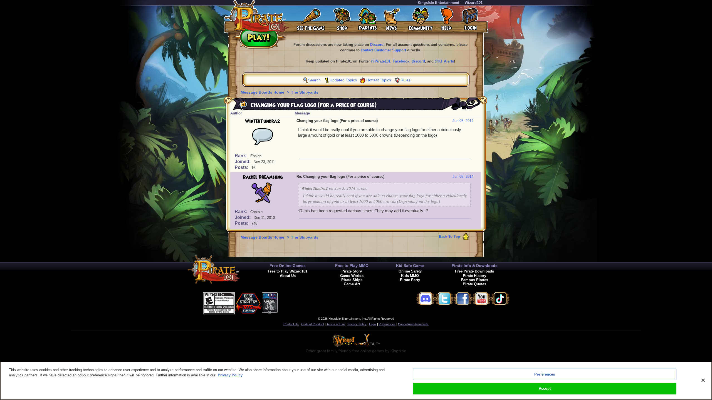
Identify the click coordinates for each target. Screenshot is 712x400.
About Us (288, 276)
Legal (372, 324)
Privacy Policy (357, 324)
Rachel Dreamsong (263, 177)
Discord (377, 44)
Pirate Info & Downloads (475, 265)
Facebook (401, 61)
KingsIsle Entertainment (438, 3)
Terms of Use (336, 324)
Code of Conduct (312, 324)
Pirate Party (410, 280)
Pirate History (474, 276)
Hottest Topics (378, 80)
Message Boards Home (263, 92)
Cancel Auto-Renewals (413, 324)
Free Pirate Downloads (474, 271)
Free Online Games (288, 265)
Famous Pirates (474, 280)
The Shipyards (304, 92)
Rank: (241, 155)
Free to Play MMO (352, 265)
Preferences (387, 324)
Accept (545, 388)
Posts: (242, 167)
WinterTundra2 (262, 121)
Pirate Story (352, 271)
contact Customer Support (383, 50)
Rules (405, 80)
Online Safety (410, 271)
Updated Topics (343, 80)
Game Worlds (352, 276)
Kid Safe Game (410, 265)
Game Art (352, 284)
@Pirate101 (380, 61)
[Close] (703, 380)
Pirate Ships (351, 280)
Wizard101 (474, 3)
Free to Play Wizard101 (287, 271)
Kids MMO (410, 276)
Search (314, 80)
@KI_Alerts (444, 61)
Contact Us (291, 324)
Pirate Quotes (474, 284)
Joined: (243, 161)
